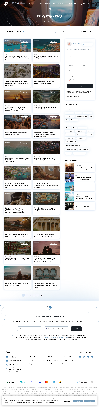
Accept (89, 401)
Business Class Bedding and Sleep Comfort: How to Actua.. (84, 168)
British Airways (81, 134)
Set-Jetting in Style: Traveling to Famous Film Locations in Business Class (16, 185)
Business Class (69, 113)
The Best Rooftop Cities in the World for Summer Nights (44, 82)
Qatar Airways (82, 127)
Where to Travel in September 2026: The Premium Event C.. (83, 178)
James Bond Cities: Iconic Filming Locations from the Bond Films (45, 210)
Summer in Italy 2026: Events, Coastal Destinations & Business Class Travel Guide (44, 134)
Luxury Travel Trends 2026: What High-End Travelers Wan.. (84, 188)
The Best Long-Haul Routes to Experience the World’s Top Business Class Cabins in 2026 (15, 210)
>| (41, 295)
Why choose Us (34, 364)
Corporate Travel (70, 116)
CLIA (67, 120)
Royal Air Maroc (81, 138)
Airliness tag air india (71, 141)
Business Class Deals (82, 116)
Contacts (69, 3)
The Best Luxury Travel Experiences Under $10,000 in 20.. (83, 198)
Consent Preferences (66, 360)
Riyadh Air (90, 134)
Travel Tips (68, 153)
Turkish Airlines (69, 131)
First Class (78, 113)
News (91, 116)
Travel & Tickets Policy (50, 360)
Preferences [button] (51, 402)
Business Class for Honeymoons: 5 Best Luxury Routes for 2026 (16, 235)
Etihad (74, 127)
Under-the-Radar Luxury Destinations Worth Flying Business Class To (46, 185)
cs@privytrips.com (15, 360)
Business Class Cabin (71, 149)
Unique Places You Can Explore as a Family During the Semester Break (17, 259)
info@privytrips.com (16, 357)
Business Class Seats (84, 149)
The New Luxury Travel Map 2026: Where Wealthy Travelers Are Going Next (17, 58)
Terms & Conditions (50, 337)
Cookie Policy (50, 357)
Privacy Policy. (63, 337)
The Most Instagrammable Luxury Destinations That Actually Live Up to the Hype (16, 83)
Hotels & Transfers (44, 3)
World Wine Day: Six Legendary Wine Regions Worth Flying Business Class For (15, 109)
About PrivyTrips (58, 3)
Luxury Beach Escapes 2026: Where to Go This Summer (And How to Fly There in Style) (17, 159)
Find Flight (34, 357)
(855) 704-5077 (89, 4)
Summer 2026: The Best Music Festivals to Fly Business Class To (45, 159)
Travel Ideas (74, 120)
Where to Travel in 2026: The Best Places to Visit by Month (16, 284)
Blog (75, 3)
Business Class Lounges (79, 153)
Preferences (67, 401)
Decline (78, 401)
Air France (90, 131)
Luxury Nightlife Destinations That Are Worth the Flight (16, 133)
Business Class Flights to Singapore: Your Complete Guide (46, 108)
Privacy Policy (50, 364)
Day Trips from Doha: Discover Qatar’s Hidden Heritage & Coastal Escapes (45, 285)
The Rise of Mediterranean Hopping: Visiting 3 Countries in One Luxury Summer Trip (46, 58)
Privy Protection (66, 364)
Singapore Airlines (80, 131)
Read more (24, 41)
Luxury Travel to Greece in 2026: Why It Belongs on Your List (45, 235)
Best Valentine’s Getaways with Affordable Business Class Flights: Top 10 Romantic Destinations (45, 260)
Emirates (68, 127)
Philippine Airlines (70, 138)
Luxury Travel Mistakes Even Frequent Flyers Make (83, 207)
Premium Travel (87, 113)
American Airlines (70, 134)
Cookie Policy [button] (15, 402)
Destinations (7, 40)
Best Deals (31, 3)
